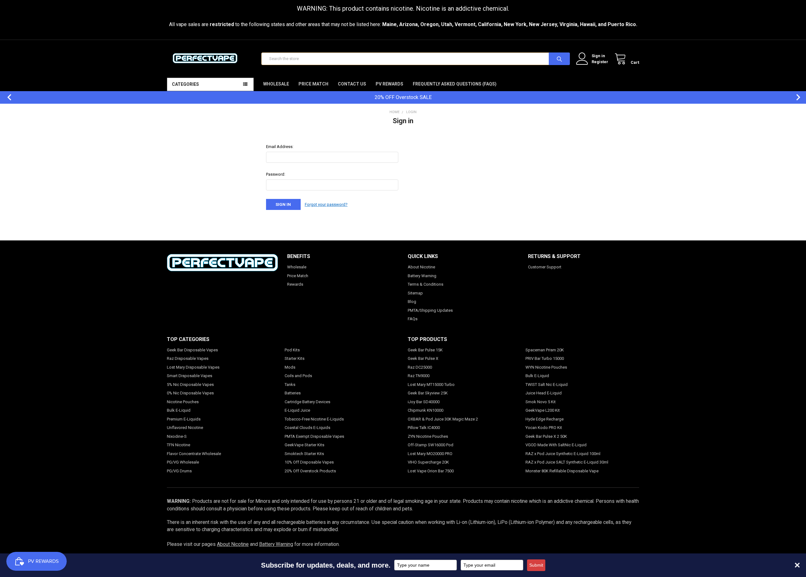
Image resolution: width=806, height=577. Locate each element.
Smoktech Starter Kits (304, 453)
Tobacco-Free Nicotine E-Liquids (314, 419)
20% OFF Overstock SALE (403, 97)
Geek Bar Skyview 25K (428, 393)
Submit (536, 565)
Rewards (295, 284)
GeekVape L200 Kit (542, 410)
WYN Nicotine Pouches (546, 367)
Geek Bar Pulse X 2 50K (546, 436)
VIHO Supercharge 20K (428, 462)
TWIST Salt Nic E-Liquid (546, 384)
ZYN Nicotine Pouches (428, 436)
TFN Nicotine (178, 444)
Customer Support (544, 267)
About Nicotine (421, 267)
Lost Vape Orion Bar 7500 (431, 471)
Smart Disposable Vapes (189, 375)
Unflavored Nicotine (185, 427)
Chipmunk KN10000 (425, 410)
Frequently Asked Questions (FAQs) (455, 83)
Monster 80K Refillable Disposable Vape (562, 471)
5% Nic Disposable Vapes (190, 384)
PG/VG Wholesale (183, 462)
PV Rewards (389, 83)
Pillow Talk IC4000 (424, 427)
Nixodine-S (177, 436)
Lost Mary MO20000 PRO (430, 453)
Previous (6, 97)
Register (600, 61)
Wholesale (276, 83)
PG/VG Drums (179, 471)
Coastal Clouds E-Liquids (307, 427)
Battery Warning (422, 275)
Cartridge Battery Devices (307, 401)
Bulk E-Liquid (178, 410)
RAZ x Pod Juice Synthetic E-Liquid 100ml (562, 453)
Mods (290, 367)
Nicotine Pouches (183, 401)
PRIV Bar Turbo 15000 (544, 358)
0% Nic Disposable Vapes (190, 393)
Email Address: (279, 146)
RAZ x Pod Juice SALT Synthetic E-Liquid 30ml (566, 462)
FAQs (412, 318)
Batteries (293, 393)
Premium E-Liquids (184, 419)
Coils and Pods (298, 375)
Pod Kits (292, 350)
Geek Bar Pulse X (423, 358)
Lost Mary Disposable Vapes (193, 367)
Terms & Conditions (425, 284)
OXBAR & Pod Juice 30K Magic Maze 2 (443, 419)
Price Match (313, 83)
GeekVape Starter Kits (304, 444)
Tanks (290, 384)
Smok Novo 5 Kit (540, 401)
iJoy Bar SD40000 (424, 401)
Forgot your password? (326, 204)
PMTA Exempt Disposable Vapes (314, 436)
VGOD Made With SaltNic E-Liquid (556, 444)
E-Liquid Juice (297, 410)
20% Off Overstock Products (310, 471)
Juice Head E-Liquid (543, 393)
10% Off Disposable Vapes (309, 462)
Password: (275, 174)
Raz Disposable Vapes (187, 358)
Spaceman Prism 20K (544, 350)
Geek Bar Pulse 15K (425, 350)
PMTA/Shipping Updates (430, 310)
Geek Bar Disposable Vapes (192, 350)
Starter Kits (294, 358)
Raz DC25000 (420, 367)
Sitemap (415, 293)
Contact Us (352, 83)
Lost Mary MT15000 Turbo (431, 384)
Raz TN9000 (418, 375)
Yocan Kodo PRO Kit (543, 427)
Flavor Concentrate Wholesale (194, 453)
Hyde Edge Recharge (544, 419)
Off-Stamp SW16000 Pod (430, 444)
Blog (412, 301)
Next (795, 97)
